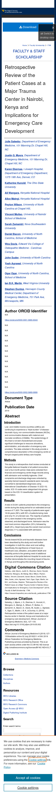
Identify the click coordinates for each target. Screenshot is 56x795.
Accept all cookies (28, 777)
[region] (28, 765)
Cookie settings (37, 760)
